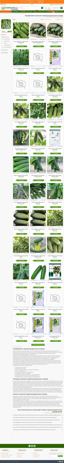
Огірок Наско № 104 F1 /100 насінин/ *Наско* (55, 337)
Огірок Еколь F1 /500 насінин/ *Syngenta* (38, 203)
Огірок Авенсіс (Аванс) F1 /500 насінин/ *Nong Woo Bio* (38, 42)
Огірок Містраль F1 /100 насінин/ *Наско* (38, 310)
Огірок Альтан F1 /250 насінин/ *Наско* (21, 96)
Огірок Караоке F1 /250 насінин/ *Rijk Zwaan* (38, 230)
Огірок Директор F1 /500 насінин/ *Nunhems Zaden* (21, 203)
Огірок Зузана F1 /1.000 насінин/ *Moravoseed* (55, 203)
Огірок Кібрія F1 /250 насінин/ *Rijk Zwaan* (21, 256)
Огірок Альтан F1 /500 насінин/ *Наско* (38, 96)
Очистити (9, 31)
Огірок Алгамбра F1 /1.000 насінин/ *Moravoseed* (21, 69)
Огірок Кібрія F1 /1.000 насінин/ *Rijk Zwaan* (55, 230)
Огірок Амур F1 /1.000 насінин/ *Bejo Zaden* (38, 122)
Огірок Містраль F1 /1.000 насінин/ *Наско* (21, 310)
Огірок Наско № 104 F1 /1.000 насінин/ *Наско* (38, 337)
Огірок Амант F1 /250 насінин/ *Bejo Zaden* (21, 122)
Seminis (61, 253)
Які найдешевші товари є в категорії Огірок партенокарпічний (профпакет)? (32, 422)
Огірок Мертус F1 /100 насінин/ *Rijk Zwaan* (38, 283)
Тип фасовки (4, 52)
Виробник (3, 34)
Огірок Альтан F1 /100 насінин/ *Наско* (54, 69)
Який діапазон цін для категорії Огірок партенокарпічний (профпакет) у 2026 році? (34, 429)
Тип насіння (4, 50)
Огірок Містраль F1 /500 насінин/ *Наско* (21, 337)
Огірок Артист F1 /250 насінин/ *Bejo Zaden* (55, 149)
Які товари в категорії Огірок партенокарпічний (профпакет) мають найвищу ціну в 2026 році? (37, 424)
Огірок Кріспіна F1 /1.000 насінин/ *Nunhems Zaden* (38, 256)
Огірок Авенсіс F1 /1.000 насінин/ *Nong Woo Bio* (55, 42)
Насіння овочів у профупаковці (7, 13)
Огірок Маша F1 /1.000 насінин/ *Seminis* (21, 283)
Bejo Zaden (60, 92)
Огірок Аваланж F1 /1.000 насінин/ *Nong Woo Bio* (21, 42)
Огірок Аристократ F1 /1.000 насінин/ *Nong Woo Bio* (21, 149)
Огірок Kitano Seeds (17, 346)
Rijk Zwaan (26, 226)
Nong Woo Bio (25, 39)
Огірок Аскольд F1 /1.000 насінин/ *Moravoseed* (21, 176)
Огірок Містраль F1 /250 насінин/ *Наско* (55, 310)
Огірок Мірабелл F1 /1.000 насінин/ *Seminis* (55, 283)
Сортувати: (42, 19)
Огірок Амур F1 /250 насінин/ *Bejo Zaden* (55, 122)
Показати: (58, 19)
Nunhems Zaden (43, 173)
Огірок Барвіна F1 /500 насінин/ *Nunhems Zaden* (38, 176)
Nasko (44, 66)
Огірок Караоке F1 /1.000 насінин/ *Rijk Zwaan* (21, 230)
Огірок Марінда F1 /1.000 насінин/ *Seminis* (55, 256)
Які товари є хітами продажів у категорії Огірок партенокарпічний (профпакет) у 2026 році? (36, 420)
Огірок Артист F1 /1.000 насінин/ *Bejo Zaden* (38, 149)
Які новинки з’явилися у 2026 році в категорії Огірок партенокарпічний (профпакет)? (35, 417)
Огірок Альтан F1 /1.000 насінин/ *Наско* (38, 69)
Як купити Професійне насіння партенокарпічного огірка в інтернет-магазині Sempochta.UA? (37, 415)
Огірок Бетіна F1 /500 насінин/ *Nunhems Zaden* (55, 176)
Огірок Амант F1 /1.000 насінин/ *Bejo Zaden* (55, 96)
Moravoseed (26, 66)
